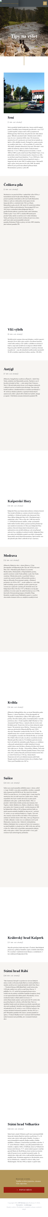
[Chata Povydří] (9, 3)
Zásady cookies (11, 1207)
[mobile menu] (45, 3)
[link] (24, 93)
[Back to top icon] (43, 1212)
